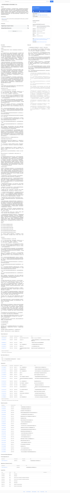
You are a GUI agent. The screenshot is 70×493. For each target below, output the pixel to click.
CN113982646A (4, 386)
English (39, 13)
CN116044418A (4, 393)
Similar (46, 11)
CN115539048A (4, 436)
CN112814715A (4, 376)
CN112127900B (4, 412)
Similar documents (39, 39)
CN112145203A (4, 427)
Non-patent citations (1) (43, 38)
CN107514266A (4, 440)
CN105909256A (4, 339)
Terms (38, 491)
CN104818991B (4, 408)
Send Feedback (28, 491)
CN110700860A (4, 367)
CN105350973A (4, 414)
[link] (15, 19)
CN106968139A (4, 429)
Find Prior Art (42, 11)
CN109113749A (4, 431)
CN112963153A (4, 381)
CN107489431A (4, 346)
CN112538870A (4, 451)
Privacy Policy (42, 491)
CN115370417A (4, 391)
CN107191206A (4, 442)
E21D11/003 (4, 18)
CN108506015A (4, 425)
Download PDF (36, 11)
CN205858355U (4, 342)
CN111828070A (4, 372)
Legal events (34, 39)
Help (46, 491)
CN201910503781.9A (4, 460)
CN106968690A (4, 423)
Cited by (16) (48, 38)
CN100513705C (4, 444)
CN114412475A (4, 389)
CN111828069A (4, 374)
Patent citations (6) (36, 38)
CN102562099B (4, 410)
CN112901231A (4, 378)
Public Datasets (34, 491)
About (24, 491)
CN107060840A (4, 344)
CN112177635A (4, 438)
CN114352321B (4, 416)
